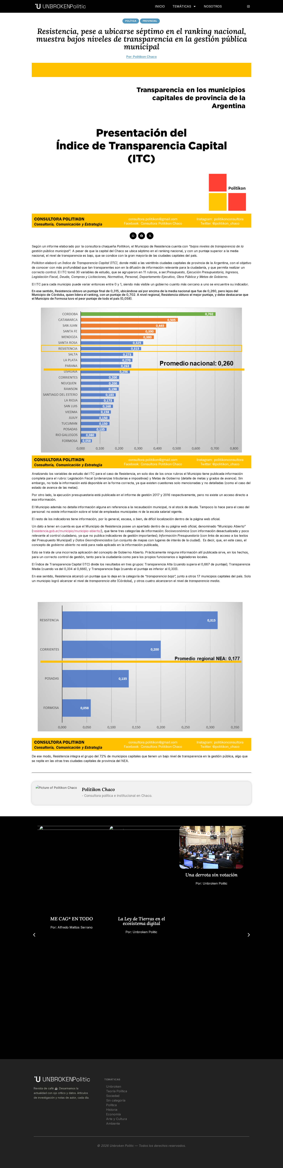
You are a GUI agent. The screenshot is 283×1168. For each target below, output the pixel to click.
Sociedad (112, 1096)
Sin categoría (115, 1100)
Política (130, 20)
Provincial (150, 20)
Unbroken (113, 1086)
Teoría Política (116, 1091)
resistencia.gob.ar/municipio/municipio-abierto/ (67, 531)
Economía (113, 1114)
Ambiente (113, 1123)
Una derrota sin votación (211, 875)
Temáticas (181, 6)
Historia (111, 1110)
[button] (133, 235)
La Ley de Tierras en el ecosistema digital (141, 921)
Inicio (160, 6)
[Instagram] (248, 6)
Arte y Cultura (116, 1119)
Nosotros (213, 6)
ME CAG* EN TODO (71, 919)
